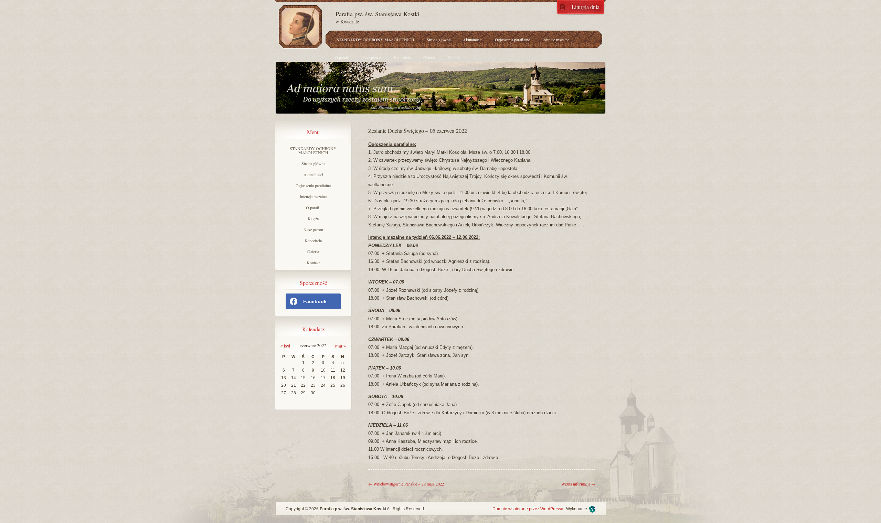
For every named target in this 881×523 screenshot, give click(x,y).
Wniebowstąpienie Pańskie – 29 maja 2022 (406, 484)
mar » (340, 346)
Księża (313, 218)
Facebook (315, 301)
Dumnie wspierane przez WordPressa (527, 508)
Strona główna (438, 39)
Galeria (429, 57)
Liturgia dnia (585, 6)
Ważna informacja (578, 484)
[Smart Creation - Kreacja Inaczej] (592, 508)
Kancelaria (402, 57)
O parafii (342, 57)
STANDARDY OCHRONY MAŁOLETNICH (375, 39)
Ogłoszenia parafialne (512, 39)
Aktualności (472, 39)
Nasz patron (371, 57)
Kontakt (453, 57)
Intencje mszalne (555, 39)
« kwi (285, 346)
